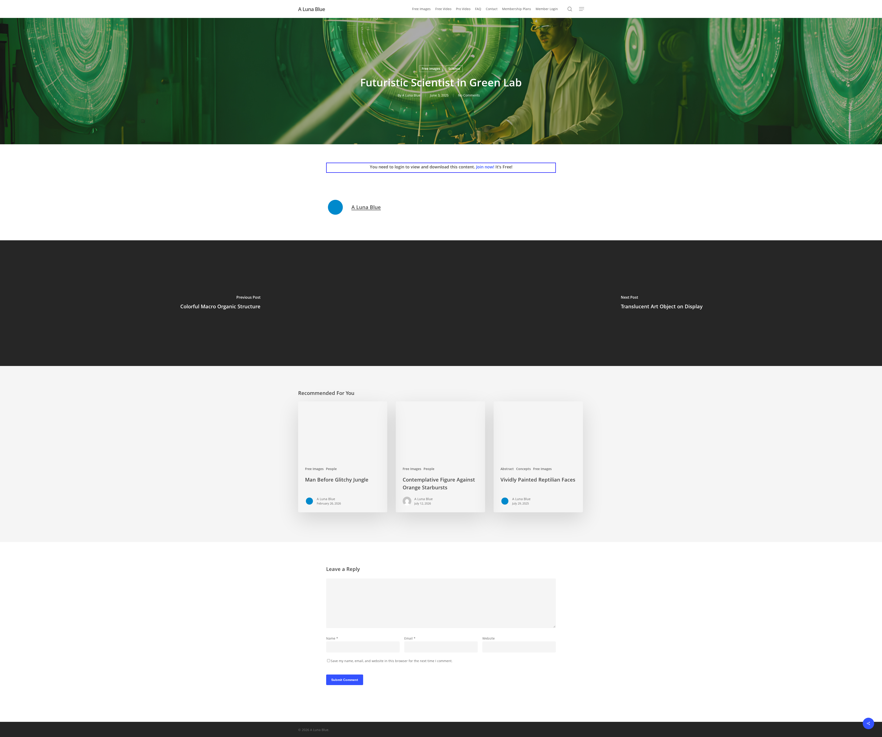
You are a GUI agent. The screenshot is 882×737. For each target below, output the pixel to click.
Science (454, 68)
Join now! (485, 167)
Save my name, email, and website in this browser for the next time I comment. (391, 661)
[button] (581, 9)
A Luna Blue (311, 8)
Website (488, 638)
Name (332, 638)
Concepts (523, 469)
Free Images (431, 68)
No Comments (469, 95)
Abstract (507, 469)
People (331, 469)
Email (410, 638)
